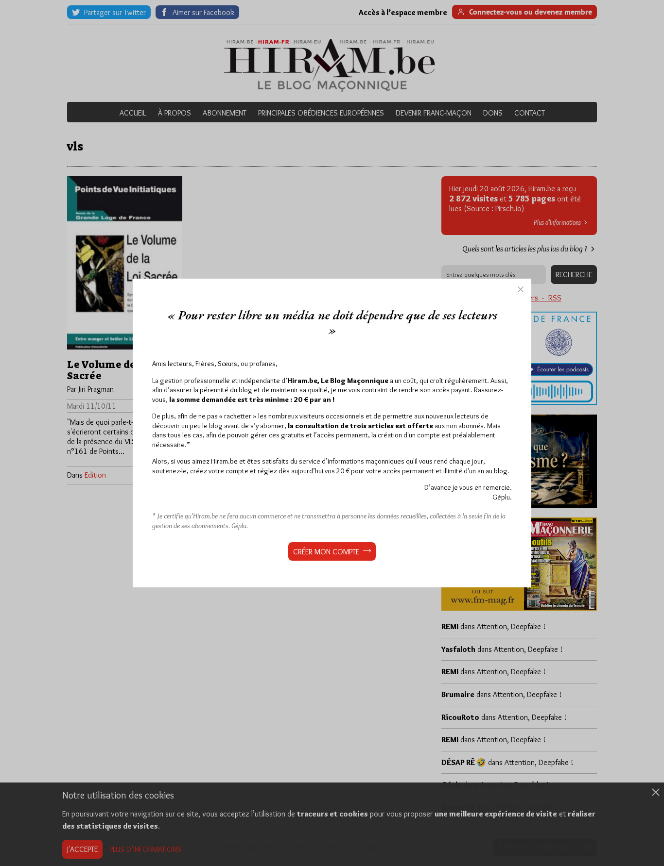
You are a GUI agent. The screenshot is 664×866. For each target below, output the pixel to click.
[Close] (520, 289)
